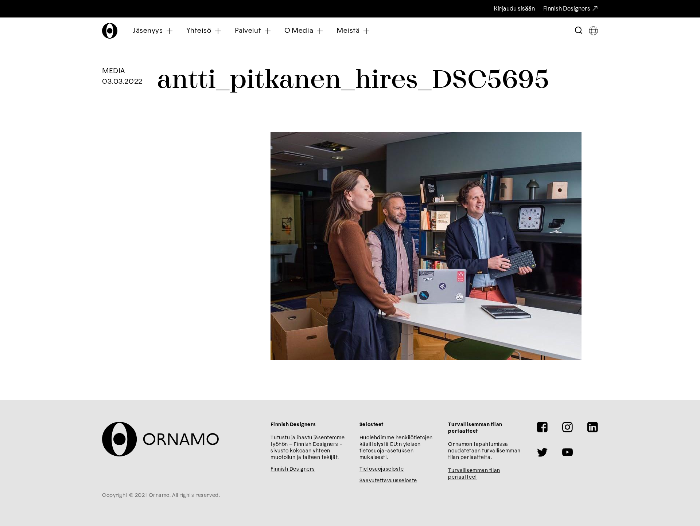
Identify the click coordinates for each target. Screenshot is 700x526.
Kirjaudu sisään (514, 9)
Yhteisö (198, 30)
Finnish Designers (566, 9)
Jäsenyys (148, 30)
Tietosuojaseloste (381, 469)
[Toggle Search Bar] (578, 31)
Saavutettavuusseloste (388, 480)
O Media (298, 30)
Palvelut (248, 30)
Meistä (348, 30)
